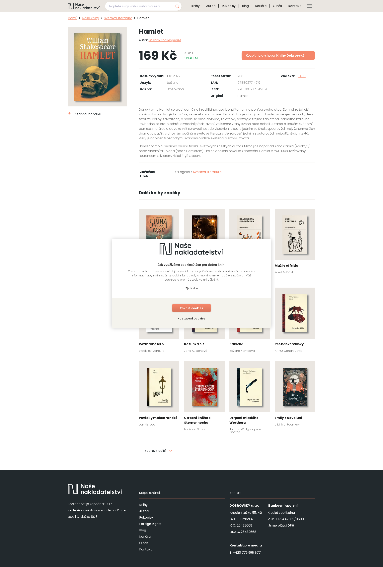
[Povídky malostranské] (159, 395)
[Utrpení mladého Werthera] (249, 398)
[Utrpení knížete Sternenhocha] (204, 397)
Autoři (210, 6)
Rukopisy (229, 6)
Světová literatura (118, 18)
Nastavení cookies (191, 318)
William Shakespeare (165, 40)
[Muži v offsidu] (295, 242)
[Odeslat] (177, 6)
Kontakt (294, 6)
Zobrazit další (155, 450)
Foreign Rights (150, 524)
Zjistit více (192, 288)
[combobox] (143, 6)
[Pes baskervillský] (295, 321)
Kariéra (261, 6)
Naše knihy (90, 18)
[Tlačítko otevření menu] (309, 6)
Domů (72, 18)
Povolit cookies (191, 308)
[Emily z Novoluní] (295, 395)
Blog (245, 6)
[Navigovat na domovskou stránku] (84, 6)
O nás (277, 6)
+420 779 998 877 (247, 552)
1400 (302, 76)
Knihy (195, 6)
